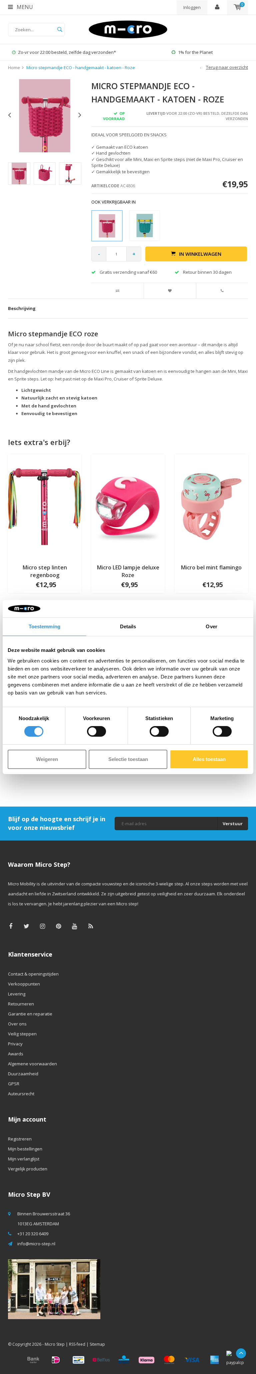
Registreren (20, 1139)
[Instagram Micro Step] (42, 926)
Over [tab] (211, 626)
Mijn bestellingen (25, 1149)
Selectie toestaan (128, 759)
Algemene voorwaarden (32, 1064)
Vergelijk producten (27, 1169)
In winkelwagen (200, 253)
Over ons (17, 1024)
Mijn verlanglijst (23, 1159)
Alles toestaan (209, 759)
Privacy (15, 1044)
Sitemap (97, 1344)
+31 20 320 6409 (32, 1234)
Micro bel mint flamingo (211, 567)
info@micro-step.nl (36, 1244)
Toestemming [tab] (44, 626)
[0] (237, 7)
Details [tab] (128, 626)
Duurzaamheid (23, 1074)
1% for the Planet (195, 52)
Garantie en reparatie (30, 1014)
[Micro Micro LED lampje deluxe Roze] (128, 506)
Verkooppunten (24, 984)
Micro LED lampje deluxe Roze (128, 571)
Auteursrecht (21, 1094)
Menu (24, 7)
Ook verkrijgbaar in (113, 202)
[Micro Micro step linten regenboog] (44, 506)
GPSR (13, 1084)
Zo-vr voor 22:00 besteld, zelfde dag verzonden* (67, 52)
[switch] (96, 731)
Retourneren (21, 1004)
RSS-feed (77, 1344)
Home (14, 68)
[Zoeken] (60, 29)
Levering (16, 994)
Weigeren (47, 759)
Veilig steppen (22, 1034)
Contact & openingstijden (33, 974)
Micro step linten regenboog (45, 571)
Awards (15, 1054)
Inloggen (192, 7)
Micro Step (55, 1344)
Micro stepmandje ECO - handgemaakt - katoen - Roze (80, 68)
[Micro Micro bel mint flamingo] (211, 506)
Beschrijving (22, 308)
